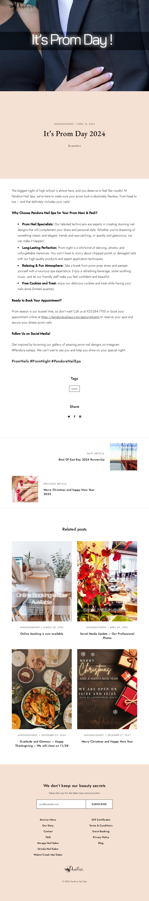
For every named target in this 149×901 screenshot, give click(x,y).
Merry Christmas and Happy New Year (107, 741)
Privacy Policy (101, 837)
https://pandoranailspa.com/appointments (70, 317)
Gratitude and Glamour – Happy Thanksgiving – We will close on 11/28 (41, 743)
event (74, 388)
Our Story (48, 825)
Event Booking (101, 831)
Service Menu (48, 819)
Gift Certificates (101, 819)
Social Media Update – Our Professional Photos (107, 636)
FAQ (48, 837)
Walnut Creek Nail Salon (48, 854)
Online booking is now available (41, 634)
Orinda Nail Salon (48, 849)
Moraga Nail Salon (48, 843)
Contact (48, 831)
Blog (100, 843)
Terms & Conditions (100, 825)
